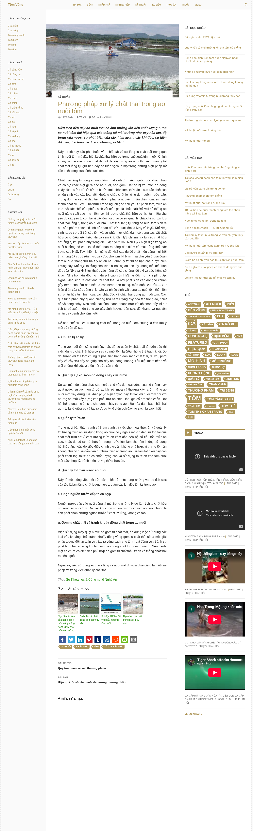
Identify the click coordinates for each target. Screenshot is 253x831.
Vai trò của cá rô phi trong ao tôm (205, 188)
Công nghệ (198, 336)
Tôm (96, 646)
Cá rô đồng (14, 136)
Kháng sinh (219, 349)
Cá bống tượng (16, 79)
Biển (230, 304)
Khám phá (104, 5)
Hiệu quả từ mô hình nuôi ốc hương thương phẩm (92, 680)
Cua (220, 316)
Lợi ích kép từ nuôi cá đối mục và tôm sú (210, 277)
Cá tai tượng (14, 145)
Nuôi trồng (197, 367)
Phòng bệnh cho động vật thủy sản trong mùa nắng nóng (22, 361)
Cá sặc (11, 141)
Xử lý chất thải (113, 646)
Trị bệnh (227, 390)
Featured (197, 342)
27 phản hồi (211, 646)
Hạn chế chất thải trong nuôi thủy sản (132, 620)
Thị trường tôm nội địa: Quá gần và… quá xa (213, 120)
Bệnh (90, 5)
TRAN (82, 117)
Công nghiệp (210, 330)
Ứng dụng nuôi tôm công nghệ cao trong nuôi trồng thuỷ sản (22, 233)
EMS (239, 336)
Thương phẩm (201, 390)
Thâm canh (217, 384)
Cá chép (12, 98)
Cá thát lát (13, 150)
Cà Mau (234, 316)
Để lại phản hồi (101, 117)
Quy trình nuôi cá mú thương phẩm (82, 666)
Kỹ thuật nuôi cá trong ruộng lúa (205, 202)
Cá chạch (13, 88)
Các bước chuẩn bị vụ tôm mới (204, 252)
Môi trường (221, 361)
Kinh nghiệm (122, 5)
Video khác (194, 714)
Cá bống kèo (15, 69)
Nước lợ (218, 367)
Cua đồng (13, 30)
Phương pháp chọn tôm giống (203, 195)
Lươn (234, 355)
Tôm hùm (13, 40)
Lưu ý (221, 354)
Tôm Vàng (15, 4)
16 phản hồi (200, 540)
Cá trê (11, 164)
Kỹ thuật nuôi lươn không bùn (203, 130)
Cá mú (11, 122)
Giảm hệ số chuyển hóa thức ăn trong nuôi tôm (214, 259)
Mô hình (196, 361)
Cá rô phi (227, 324)
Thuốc (186, 5)
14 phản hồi (200, 487)
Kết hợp (193, 355)
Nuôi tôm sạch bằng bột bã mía (205, 536)
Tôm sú (211, 406)
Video (198, 5)
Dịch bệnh (222, 336)
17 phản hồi (197, 593)
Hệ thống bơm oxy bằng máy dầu (206, 589)
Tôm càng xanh (220, 399)
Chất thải (82, 646)
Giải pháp (220, 342)
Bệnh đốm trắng (222, 310)
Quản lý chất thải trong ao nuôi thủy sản (89, 620)
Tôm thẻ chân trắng (205, 411)
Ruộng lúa (212, 379)
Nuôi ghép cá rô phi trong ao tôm (205, 220)
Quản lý (193, 378)
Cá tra (192, 330)
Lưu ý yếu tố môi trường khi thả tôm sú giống (213, 47)
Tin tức (77, 5)
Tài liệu (156, 5)
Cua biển (13, 25)
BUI (187, 593)
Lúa (208, 354)
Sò (9, 199)
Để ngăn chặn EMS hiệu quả (203, 37)
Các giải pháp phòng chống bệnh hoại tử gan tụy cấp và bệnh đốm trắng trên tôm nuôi (24, 333)
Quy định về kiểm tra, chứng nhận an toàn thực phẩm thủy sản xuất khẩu (23, 268)
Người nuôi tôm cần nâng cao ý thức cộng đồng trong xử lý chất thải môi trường (66, 623)
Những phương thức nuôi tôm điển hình (209, 71)
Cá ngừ (12, 126)
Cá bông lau (14, 74)
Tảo (231, 412)
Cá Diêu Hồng (15, 107)
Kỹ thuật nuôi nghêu (197, 140)
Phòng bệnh (199, 373)
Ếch (190, 417)
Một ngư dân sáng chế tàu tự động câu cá (213, 642)
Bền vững (196, 310)
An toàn (193, 304)
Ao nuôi (66, 646)
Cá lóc (11, 117)
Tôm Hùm (194, 406)
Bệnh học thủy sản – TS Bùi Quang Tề (209, 227)
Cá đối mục (14, 112)
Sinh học (232, 378)
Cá (192, 323)
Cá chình (207, 324)
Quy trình (223, 373)
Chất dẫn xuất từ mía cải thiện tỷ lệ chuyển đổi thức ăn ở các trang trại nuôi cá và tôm (24, 347)
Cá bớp (12, 84)
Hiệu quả (196, 349)
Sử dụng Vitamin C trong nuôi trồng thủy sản (212, 95)
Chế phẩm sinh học (199, 316)
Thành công (195, 384)
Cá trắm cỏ (14, 160)
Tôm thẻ (228, 406)
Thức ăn (171, 5)
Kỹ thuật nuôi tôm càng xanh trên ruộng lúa (212, 245)
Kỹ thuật (140, 5)
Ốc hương (13, 194)
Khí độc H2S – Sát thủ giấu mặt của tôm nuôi (111, 620)
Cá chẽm (13, 93)
